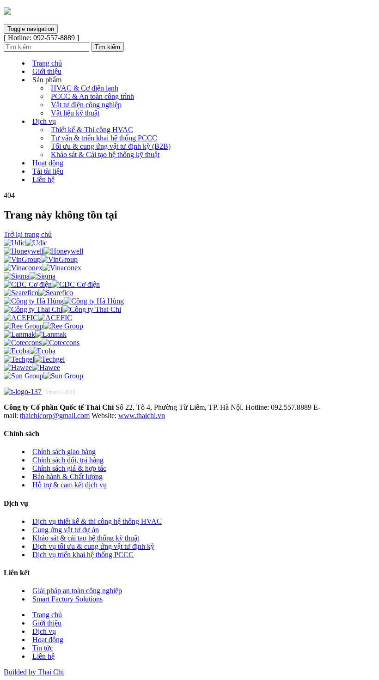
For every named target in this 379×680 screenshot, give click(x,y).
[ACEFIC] (38, 318)
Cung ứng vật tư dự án (65, 530)
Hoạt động (47, 163)
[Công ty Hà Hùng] (64, 301)
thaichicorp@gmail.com (55, 415)
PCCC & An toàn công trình (92, 96)
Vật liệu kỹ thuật (75, 113)
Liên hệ (43, 179)
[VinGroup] (41, 259)
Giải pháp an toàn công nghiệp (77, 591)
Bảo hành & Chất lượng (67, 476)
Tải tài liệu (47, 171)
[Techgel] (34, 359)
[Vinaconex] (42, 268)
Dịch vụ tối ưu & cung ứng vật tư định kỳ (93, 546)
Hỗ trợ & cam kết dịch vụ (69, 485)
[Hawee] (32, 367)
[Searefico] (38, 293)
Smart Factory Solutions (67, 599)
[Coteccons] (41, 342)
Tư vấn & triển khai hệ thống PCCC (104, 138)
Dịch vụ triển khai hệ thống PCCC (83, 555)
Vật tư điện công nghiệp (86, 105)
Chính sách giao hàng (64, 451)
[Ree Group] (43, 326)
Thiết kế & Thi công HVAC (92, 130)
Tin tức (42, 648)
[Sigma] (29, 276)
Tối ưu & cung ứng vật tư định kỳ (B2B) (111, 146)
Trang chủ (47, 63)
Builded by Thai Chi (34, 672)
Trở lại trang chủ (28, 234)
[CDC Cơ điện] (52, 284)
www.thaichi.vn (141, 415)
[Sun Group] (43, 376)
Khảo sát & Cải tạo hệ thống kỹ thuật (105, 154)
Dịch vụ (44, 121)
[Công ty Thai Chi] (62, 309)
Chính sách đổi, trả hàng (68, 460)
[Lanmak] (35, 334)
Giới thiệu (46, 71)
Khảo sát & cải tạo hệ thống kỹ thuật (85, 538)
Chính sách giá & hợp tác (69, 468)
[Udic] (25, 243)
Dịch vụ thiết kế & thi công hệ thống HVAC (97, 521)
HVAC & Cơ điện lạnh (84, 88)
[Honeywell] (43, 251)
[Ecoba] (29, 351)
